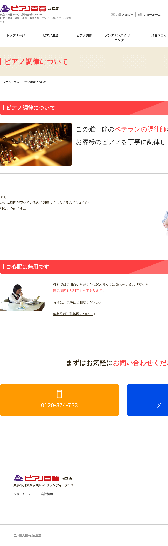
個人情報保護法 (29, 535)
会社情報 (47, 494)
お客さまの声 (124, 14)
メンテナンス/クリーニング (117, 38)
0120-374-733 (59, 405)
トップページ (15, 35)
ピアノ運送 (50, 35)
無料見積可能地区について (73, 314)
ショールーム (152, 14)
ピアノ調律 (84, 35)
